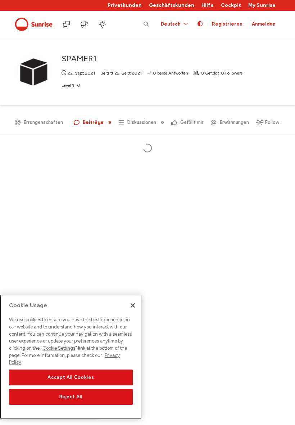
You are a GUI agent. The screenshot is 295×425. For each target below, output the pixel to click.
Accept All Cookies (70, 377)
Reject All (71, 396)
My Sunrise (262, 5)
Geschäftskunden (171, 5)
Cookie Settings (58, 348)
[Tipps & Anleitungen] (103, 24)
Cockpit (231, 5)
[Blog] (85, 24)
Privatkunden (125, 5)
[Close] (133, 305)
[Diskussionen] (67, 24)
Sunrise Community (34, 24)
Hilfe (207, 5)
